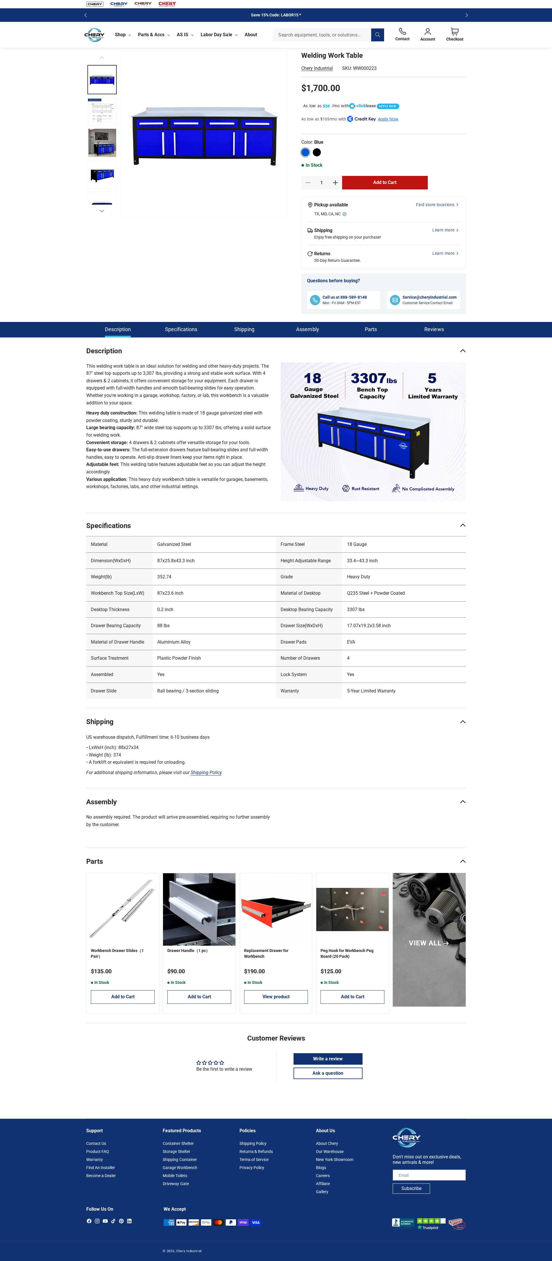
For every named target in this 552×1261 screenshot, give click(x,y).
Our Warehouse (330, 1152)
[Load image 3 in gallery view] (102, 111)
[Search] (377, 34)
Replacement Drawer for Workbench (266, 953)
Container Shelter (178, 1144)
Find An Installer (100, 1168)
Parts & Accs (151, 34)
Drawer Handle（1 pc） (188, 950)
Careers (323, 1176)
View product (276, 996)
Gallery (322, 1192)
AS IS (182, 34)
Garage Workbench (180, 1168)
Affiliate (323, 1184)
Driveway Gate (176, 1184)
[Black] (317, 152)
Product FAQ (97, 1152)
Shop (120, 34)
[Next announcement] (466, 14)
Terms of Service (254, 1160)
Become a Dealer (101, 1176)
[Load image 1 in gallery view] (102, 79)
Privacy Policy (251, 1168)
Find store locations (435, 204)
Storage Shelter (176, 1152)
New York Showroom (334, 1160)
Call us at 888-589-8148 (345, 297)
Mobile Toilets (175, 1176)
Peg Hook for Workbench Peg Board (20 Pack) (347, 953)
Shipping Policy (253, 1144)
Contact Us (96, 1144)
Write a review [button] (328, 1058)
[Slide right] (102, 211)
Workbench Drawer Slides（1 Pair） (117, 953)
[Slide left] (102, 57)
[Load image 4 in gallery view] (102, 142)
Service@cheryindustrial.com (429, 297)
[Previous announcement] (85, 14)
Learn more (443, 230)
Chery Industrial (317, 68)
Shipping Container (180, 1160)
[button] (121, 35)
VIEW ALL (425, 943)
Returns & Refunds (256, 1152)
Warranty (94, 1160)
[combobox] (328, 34)
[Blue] (305, 152)
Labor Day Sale (216, 34)
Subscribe (411, 1188)
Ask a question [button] (328, 1073)
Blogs (321, 1168)
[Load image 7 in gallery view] (102, 174)
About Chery (327, 1144)
